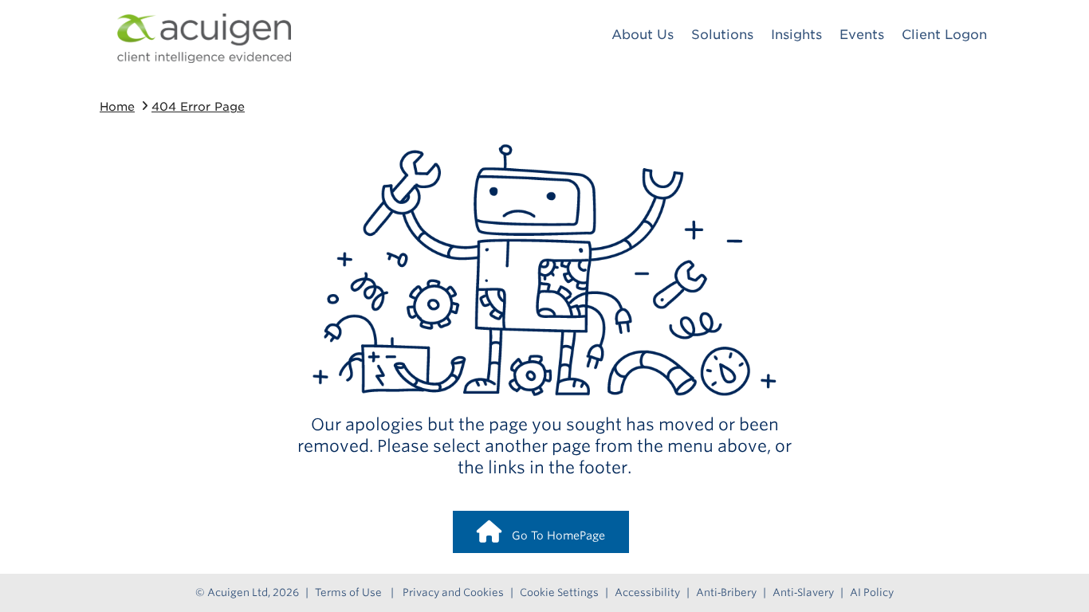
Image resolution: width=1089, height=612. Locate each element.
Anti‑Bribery (726, 592)
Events (861, 34)
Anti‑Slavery (803, 592)
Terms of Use (348, 592)
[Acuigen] (204, 39)
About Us (642, 34)
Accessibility (647, 592)
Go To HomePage (553, 535)
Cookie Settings (559, 592)
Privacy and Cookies (453, 592)
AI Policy (872, 592)
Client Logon (944, 34)
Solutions (722, 34)
